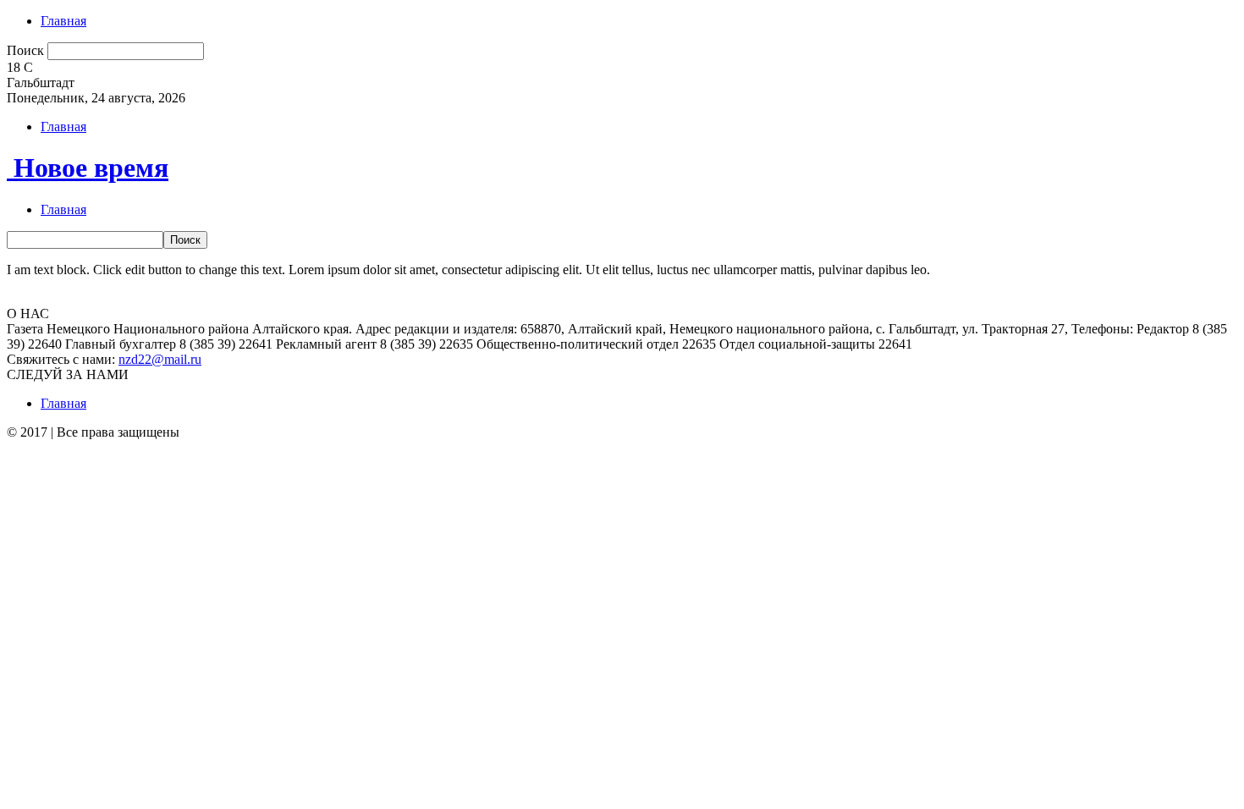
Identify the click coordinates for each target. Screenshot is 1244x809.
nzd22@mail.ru (159, 359)
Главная (63, 21)
